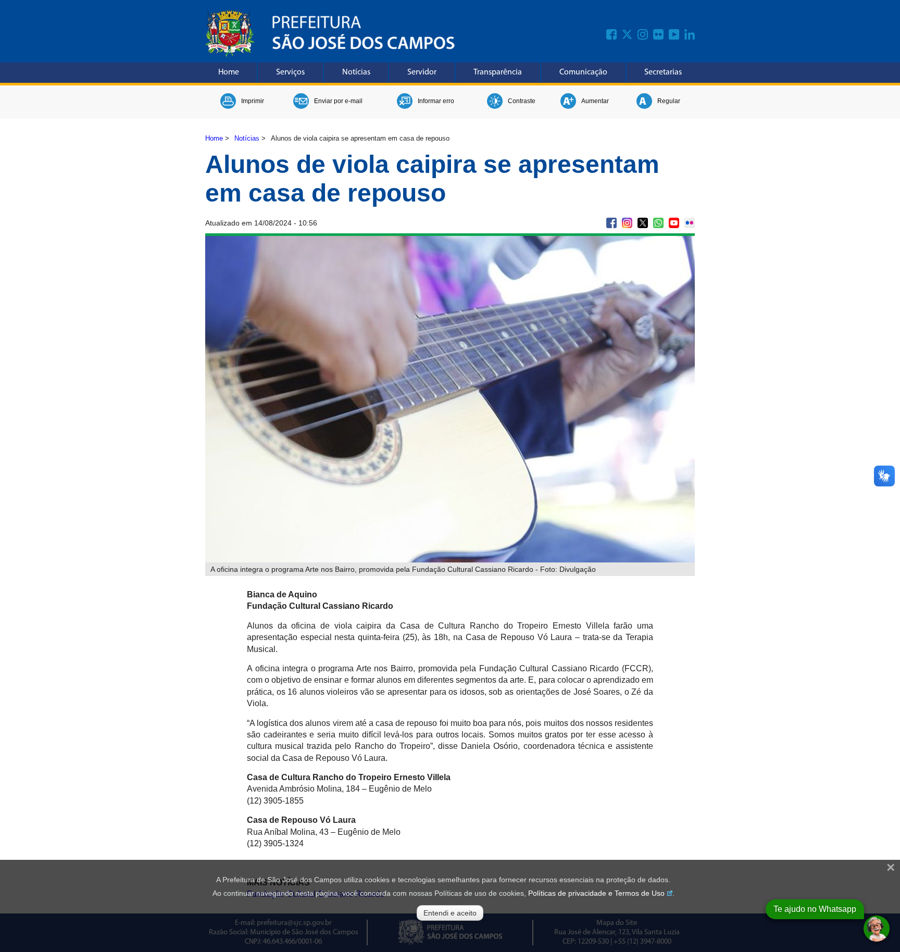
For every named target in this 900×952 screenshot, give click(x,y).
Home (228, 72)
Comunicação (583, 72)
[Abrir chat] (877, 929)
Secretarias (663, 72)
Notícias (356, 72)
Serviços (290, 72)
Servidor (421, 72)
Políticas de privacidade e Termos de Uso (596, 893)
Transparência (497, 72)
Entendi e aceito (450, 913)
